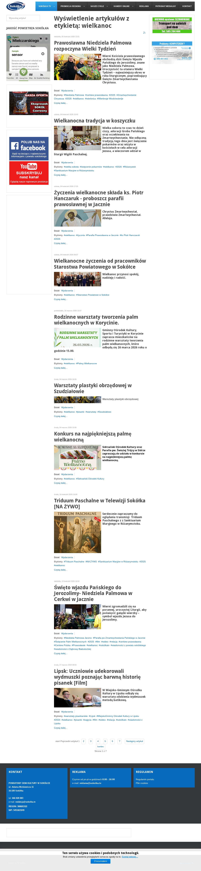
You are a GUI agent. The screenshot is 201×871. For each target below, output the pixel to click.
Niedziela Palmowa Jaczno (78, 638)
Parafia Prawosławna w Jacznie (103, 235)
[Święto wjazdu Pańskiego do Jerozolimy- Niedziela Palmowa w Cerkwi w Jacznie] (77, 616)
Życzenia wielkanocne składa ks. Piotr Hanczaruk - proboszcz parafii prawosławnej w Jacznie (98, 199)
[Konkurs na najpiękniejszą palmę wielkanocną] (77, 457)
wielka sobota (72, 166)
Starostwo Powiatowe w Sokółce (93, 295)
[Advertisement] (29, 244)
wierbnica (91, 98)
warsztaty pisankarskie (76, 716)
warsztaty (91, 412)
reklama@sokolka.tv (90, 783)
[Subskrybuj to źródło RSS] (144, 33)
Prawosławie (79, 645)
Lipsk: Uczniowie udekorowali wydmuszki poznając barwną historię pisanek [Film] (97, 677)
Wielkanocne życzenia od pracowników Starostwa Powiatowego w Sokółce (100, 264)
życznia (81, 235)
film (98, 641)
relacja (114, 641)
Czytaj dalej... (60, 103)
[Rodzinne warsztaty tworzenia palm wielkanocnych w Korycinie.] (77, 337)
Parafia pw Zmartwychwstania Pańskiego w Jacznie (119, 638)
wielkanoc (79, 98)
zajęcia (87, 720)
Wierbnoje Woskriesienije (110, 98)
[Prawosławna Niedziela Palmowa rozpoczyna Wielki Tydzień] (77, 66)
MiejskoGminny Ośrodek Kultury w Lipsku (118, 716)
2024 (57, 720)
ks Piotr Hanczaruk (130, 235)
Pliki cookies (142, 783)
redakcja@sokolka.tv (25, 802)
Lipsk (92, 716)
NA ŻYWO (92, 561)
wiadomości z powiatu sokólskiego (129, 645)
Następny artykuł (134, 741)
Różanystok (130, 166)
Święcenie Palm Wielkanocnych (71, 641)
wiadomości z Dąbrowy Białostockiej (73, 649)
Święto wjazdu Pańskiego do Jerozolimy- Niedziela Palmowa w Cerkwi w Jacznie (93, 593)
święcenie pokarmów (91, 166)
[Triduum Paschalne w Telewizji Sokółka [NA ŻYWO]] (77, 532)
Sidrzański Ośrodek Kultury (90, 478)
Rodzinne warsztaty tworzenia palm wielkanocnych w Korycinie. (96, 320)
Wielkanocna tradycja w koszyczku (94, 121)
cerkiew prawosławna (97, 95)
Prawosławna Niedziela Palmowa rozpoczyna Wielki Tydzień (93, 46)
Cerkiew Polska (63, 645)
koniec (100, 746)
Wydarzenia (67, 90)
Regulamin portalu (145, 779)
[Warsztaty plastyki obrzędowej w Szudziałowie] (77, 399)
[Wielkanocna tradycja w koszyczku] (77, 137)
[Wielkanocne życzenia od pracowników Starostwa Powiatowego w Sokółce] (77, 279)
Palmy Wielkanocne (87, 363)
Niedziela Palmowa (74, 95)
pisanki (80, 412)
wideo (105, 641)
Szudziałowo (105, 412)
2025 (112, 95)
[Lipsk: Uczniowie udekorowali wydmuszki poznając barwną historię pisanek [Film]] (77, 697)
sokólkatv (104, 645)
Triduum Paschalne (74, 561)
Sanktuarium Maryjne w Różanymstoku (74, 170)
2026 (69, 98)
